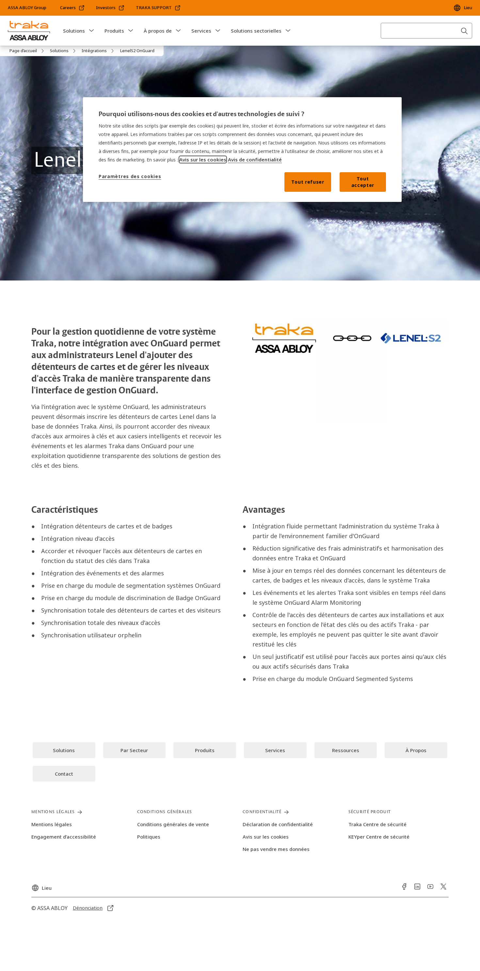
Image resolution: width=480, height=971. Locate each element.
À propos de (158, 30)
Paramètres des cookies (130, 176)
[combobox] (426, 30)
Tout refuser (307, 182)
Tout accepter (363, 181)
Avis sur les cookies (202, 159)
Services (201, 30)
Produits (114, 30)
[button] (91, 31)
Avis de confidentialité (255, 159)
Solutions (74, 30)
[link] (72, 8)
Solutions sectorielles (256, 30)
